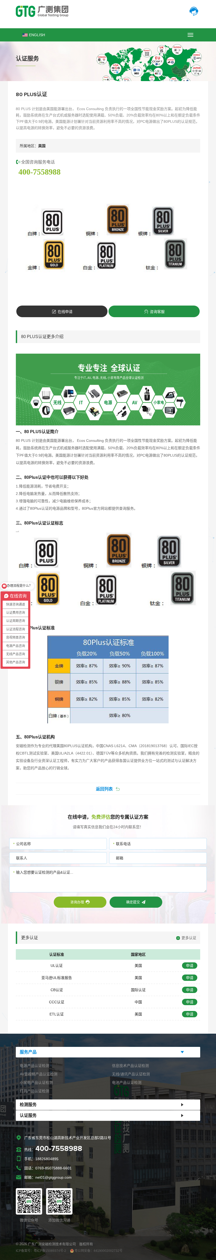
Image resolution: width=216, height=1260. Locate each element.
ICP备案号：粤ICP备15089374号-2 (41, 1251)
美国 (138, 965)
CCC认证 (56, 1002)
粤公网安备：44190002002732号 (98, 1251)
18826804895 (46, 1159)
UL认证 (57, 965)
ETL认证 (57, 1014)
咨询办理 (77, 902)
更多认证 (188, 938)
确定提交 (133, 902)
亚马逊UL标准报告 (56, 978)
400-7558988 (39, 171)
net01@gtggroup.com (53, 1177)
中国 (138, 1002)
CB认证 (57, 990)
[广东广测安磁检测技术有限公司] (108, 11)
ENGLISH (37, 35)
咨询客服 (157, 312)
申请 (189, 965)
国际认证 (138, 990)
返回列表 (104, 789)
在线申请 (65, 312)
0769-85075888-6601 (53, 1168)
